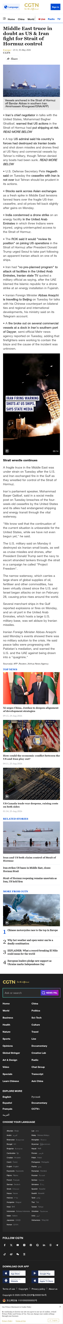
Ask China (37, 1080)
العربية (6, 1114)
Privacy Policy (7, 1321)
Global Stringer (11, 1052)
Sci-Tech (36, 1017)
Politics (35, 1010)
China (21, 19)
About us (53, 1289)
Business (8, 1017)
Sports (6, 1038)
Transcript (37, 1073)
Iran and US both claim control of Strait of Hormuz (29, 859)
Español (7, 1102)
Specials (7, 1073)
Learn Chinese (11, 1080)
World (31, 19)
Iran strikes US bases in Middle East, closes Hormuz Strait (26, 869)
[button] (7, 451)
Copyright (23, 1289)
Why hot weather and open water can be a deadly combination (30, 942)
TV (58, 18)
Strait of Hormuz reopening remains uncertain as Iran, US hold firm (30, 880)
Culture (35, 1024)
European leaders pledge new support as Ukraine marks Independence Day (29, 962)
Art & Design (10, 1059)
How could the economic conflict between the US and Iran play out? (31, 757)
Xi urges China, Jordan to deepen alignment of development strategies (30, 709)
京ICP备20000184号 (37, 1295)
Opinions (8, 1045)
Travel (34, 1031)
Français (7, 1108)
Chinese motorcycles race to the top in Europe (32, 930)
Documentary (39, 1045)
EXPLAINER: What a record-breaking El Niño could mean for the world (32, 952)
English (7, 1096)
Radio (51, 18)
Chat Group (38, 1066)
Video (6, 1066)
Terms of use (9, 1289)
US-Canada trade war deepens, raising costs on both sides (30, 805)
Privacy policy (38, 1289)
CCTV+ (35, 1108)
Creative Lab (38, 1052)
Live (42, 18)
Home (11, 19)
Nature (6, 1031)
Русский (35, 1096)
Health (6, 1024)
